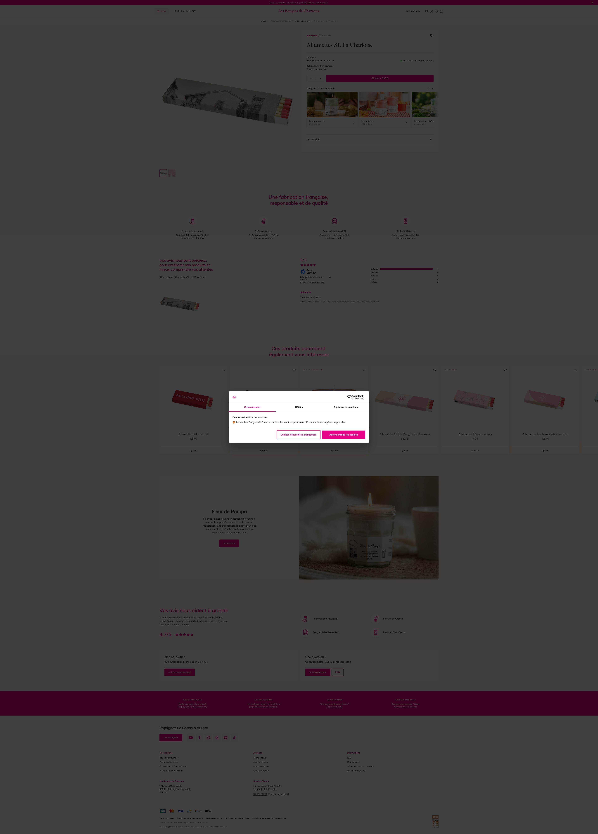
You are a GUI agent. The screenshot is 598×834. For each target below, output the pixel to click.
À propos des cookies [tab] (346, 407)
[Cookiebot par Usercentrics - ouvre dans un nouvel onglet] (352, 397)
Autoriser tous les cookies (343, 434)
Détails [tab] (299, 407)
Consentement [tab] (252, 407)
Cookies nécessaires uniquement (298, 434)
